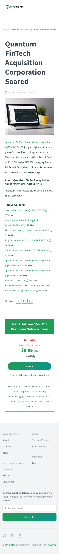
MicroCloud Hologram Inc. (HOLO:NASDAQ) (28, 230)
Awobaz (52, 544)
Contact (7, 446)
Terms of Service (41, 440)
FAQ (34, 462)
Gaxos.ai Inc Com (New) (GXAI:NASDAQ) (26, 210)
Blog (5, 29)
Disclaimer (8, 481)
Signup (29, 366)
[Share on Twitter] (24, 301)
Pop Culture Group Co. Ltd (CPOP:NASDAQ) (28, 240)
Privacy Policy (39, 446)
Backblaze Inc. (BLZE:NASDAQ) (21, 290)
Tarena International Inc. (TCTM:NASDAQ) (27, 250)
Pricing (6, 475)
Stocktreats (11, 544)
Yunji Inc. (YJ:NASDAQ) (16, 280)
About (6, 440)
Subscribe (29, 517)
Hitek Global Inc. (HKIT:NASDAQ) (22, 285)
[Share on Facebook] (18, 301)
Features (7, 469)
